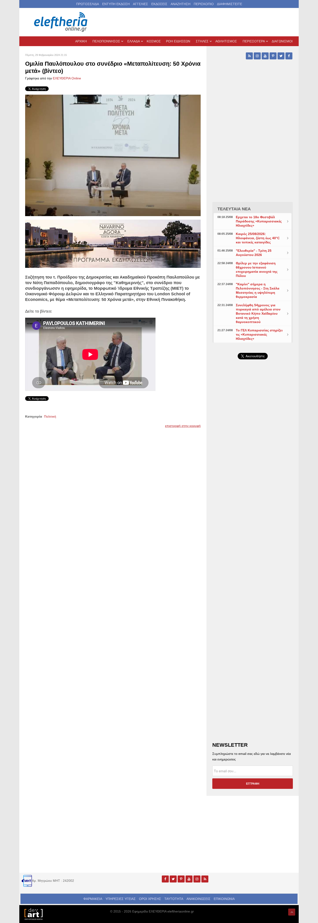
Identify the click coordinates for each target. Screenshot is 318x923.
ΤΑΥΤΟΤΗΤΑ (173, 899)
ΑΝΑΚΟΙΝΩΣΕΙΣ (198, 899)
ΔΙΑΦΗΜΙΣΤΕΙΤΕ (229, 4)
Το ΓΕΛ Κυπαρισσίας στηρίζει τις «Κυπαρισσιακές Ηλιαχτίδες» (259, 334)
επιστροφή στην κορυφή (183, 426)
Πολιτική (50, 416)
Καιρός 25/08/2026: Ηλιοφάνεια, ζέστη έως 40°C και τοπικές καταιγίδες (258, 238)
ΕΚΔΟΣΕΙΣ (159, 4)
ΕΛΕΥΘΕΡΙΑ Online (67, 78)
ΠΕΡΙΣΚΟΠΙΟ (204, 4)
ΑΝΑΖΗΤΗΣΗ (180, 4)
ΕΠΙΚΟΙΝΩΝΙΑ (224, 899)
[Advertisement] (252, 473)
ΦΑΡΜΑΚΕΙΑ (92, 899)
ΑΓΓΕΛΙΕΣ (140, 4)
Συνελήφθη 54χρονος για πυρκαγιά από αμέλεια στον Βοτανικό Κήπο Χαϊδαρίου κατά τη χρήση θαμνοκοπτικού (258, 313)
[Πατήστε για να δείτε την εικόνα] (113, 155)
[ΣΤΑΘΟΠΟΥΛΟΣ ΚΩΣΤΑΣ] (33, 914)
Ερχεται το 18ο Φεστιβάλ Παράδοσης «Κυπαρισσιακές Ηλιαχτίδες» (259, 221)
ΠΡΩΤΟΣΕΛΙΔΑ (87, 4)
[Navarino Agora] (113, 243)
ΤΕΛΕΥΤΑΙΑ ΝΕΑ (234, 209)
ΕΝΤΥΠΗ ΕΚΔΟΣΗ (116, 4)
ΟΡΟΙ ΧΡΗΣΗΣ (150, 899)
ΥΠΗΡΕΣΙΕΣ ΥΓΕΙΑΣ (120, 899)
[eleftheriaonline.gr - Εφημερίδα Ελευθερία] (61, 22)
